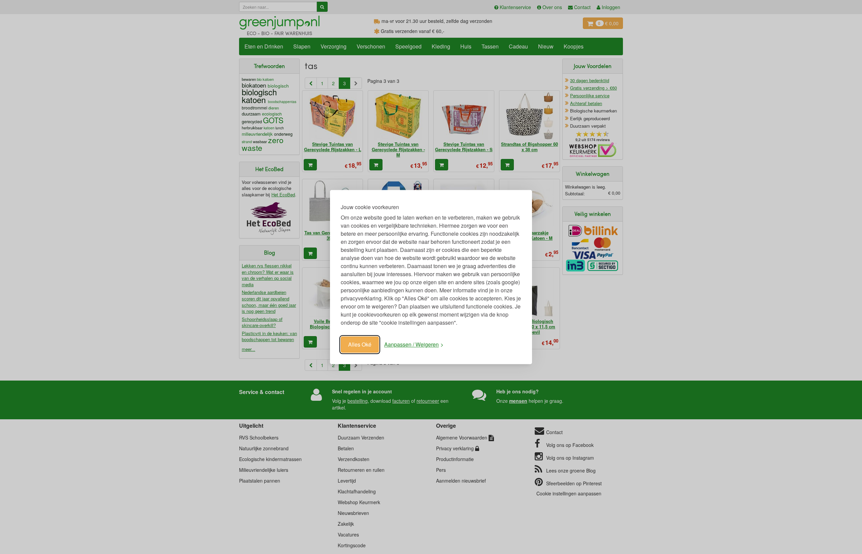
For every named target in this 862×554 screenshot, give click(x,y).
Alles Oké (359, 344)
